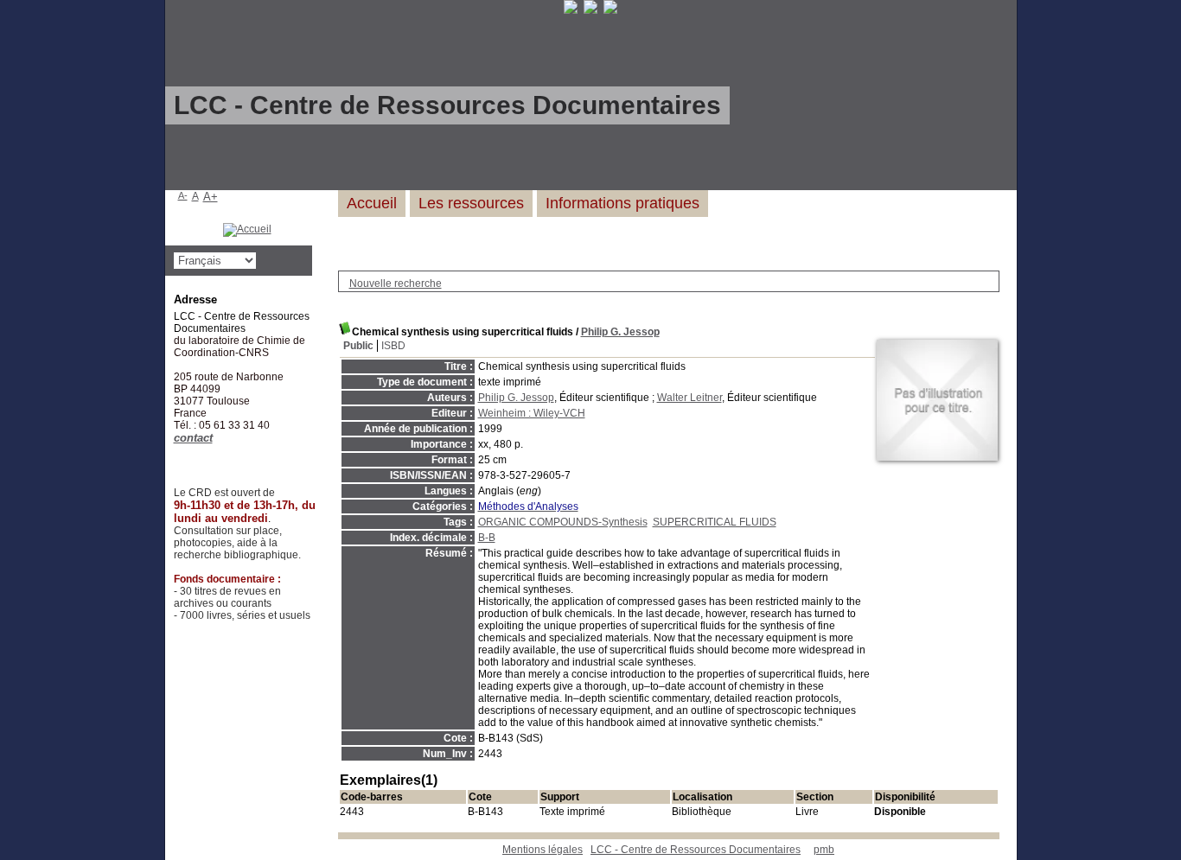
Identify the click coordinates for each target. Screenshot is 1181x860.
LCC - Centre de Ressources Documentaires (695, 850)
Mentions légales (542, 850)
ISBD (393, 346)
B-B (486, 538)
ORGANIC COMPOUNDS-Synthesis (563, 522)
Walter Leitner (689, 398)
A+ (210, 196)
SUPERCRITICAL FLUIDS (714, 522)
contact (193, 437)
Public (358, 346)
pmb (824, 850)
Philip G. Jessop (620, 332)
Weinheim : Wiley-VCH (531, 413)
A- (183, 195)
